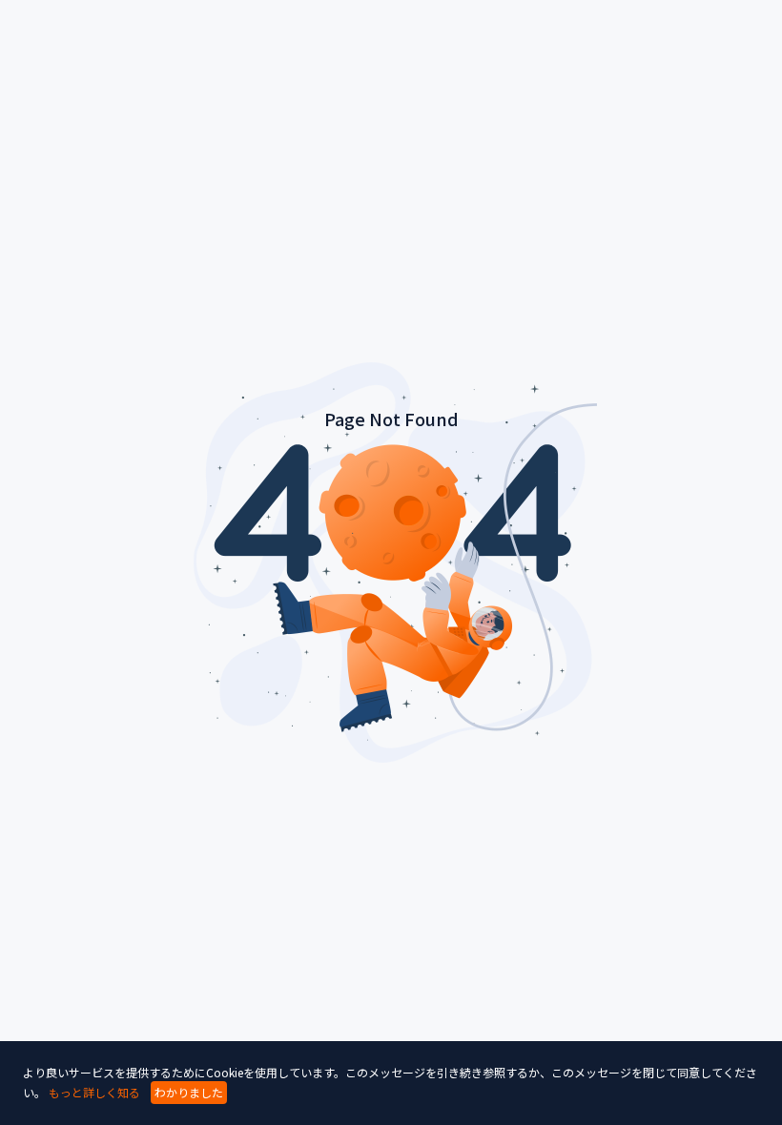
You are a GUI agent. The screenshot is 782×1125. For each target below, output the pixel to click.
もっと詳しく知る (94, 1092)
